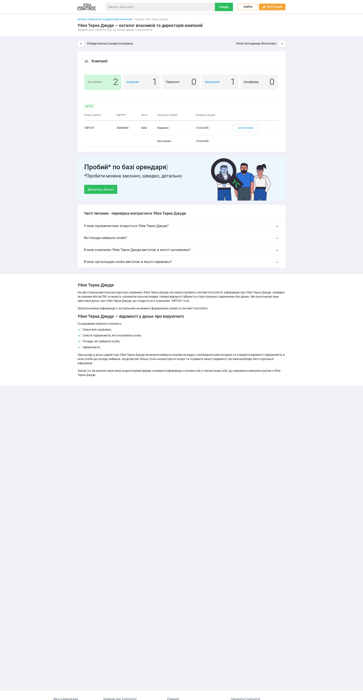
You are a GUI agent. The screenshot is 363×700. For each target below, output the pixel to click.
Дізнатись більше (101, 189)
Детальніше (245, 128)
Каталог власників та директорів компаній (105, 19)
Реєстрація (272, 6)
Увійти (247, 6)
